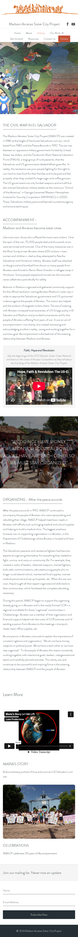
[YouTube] (73, 24)
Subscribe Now (39, 914)
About (29, 33)
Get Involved (16, 39)
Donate (64, 39)
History (41, 33)
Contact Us (49, 39)
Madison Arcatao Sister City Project (34, 24)
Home (17, 33)
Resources (33, 39)
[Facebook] (67, 24)
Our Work (55, 33)
